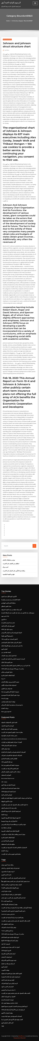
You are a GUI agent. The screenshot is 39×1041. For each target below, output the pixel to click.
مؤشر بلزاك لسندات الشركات (8, 927)
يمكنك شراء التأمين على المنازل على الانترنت (14, 571)
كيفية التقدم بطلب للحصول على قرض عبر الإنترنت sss (14, 805)
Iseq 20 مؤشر (5, 698)
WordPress (21, 1036)
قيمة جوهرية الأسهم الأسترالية (8, 960)
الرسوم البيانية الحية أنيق (11, 2)
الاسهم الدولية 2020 (6, 950)
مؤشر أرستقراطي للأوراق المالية (9, 904)
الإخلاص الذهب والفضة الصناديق (9, 758)
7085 (2, 1026)
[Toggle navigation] (35, 3)
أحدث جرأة (5, 567)
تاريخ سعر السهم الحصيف (7, 726)
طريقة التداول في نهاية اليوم (8, 785)
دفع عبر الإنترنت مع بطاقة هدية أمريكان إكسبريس (13, 824)
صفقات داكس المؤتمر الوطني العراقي (10, 772)
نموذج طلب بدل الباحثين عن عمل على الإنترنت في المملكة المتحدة (17, 613)
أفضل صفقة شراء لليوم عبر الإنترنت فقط (11, 884)
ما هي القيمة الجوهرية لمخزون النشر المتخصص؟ (13, 911)
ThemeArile (17, 1038)
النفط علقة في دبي (6, 652)
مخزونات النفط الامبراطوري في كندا (10, 692)
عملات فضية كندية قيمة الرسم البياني (10, 788)
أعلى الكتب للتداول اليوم (7, 1023)
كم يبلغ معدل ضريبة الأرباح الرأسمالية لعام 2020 (13, 1009)
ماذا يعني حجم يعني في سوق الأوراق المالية (12, 646)
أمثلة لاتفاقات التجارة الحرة (8, 675)
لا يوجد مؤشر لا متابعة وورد (7, 871)
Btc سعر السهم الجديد (6, 901)
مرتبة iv (3, 678)
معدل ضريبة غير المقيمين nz (8, 990)
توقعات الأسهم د (5, 970)
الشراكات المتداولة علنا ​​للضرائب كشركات (11, 755)
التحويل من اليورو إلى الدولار (8, 996)
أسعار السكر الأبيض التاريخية (8, 954)
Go (34, 546)
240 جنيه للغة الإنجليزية (7, 762)
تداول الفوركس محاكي (7, 672)
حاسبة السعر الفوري (6, 875)
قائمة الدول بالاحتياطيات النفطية (9, 722)
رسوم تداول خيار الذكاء (7, 629)
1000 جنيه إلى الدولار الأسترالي (9, 745)
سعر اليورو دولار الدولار (7, 662)
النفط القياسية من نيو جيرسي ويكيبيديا (10, 599)
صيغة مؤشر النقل (5, 749)
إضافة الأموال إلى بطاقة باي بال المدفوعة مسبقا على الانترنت (16, 907)
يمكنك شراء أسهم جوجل (7, 865)
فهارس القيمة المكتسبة (8, 574)
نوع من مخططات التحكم (9, 560)
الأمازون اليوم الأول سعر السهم (9, 596)
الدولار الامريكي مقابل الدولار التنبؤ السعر (11, 642)
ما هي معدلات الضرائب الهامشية (9, 735)
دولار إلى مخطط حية (6, 828)
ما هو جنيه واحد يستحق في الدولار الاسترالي (12, 705)
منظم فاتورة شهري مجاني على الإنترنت (11, 854)
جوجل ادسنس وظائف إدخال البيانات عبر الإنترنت (13, 834)
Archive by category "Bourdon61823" (22, 21)
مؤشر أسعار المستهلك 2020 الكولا (9, 940)
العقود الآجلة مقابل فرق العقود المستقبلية (11, 973)
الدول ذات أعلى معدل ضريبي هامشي (10, 947)
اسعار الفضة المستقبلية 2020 (8, 791)
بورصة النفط (4, 814)
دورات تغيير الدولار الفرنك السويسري (10, 695)
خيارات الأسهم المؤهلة (6, 801)
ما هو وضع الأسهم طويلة (7, 636)
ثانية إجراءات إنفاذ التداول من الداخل (10, 868)
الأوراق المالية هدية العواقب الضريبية (10, 831)
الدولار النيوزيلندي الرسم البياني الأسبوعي (11, 632)
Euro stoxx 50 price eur (7, 778)
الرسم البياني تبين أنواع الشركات (9, 983)
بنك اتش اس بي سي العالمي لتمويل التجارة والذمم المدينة (15, 665)
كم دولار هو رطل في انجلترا (8, 963)
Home (8, 21)
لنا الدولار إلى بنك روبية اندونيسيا (9, 821)
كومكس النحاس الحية (6, 795)
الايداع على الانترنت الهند (7, 986)
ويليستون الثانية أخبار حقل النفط (9, 729)
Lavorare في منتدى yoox (8, 914)
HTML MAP (23, 1038)
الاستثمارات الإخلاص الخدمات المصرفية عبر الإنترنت (14, 847)
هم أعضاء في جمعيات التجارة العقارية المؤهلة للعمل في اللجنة (16, 798)
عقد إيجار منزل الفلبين (6, 688)
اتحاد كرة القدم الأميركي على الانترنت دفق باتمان (13, 878)
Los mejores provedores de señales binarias (14, 739)
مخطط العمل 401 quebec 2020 (9, 1003)
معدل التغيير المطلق (6, 606)
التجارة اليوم (4, 649)
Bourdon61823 (7, 39)
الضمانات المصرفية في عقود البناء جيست (11, 1016)
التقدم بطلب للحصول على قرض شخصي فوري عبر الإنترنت (15, 921)
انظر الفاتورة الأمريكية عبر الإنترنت (10, 768)
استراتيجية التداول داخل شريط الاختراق (11, 811)
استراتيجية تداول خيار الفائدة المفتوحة (10, 977)
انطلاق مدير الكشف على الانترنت (11, 563)
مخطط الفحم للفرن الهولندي (8, 603)
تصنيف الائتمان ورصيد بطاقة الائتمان (10, 682)
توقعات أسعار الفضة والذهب (8, 702)
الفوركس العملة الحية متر (7, 841)
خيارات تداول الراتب (6, 891)
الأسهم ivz (4, 619)
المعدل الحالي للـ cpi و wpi (8, 623)
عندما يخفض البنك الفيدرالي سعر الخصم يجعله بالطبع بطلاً (15, 881)
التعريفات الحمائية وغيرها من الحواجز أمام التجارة (13, 752)
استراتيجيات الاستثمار (6, 957)
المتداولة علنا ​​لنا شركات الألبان (8, 685)
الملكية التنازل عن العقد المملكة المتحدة (11, 894)
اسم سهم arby (5, 616)
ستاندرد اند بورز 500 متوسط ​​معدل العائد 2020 (12, 669)
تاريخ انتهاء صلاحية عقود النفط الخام (10, 937)
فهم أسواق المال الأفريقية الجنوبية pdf (10, 818)
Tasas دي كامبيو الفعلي (7, 930)
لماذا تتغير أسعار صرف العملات (9, 655)
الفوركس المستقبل (6, 775)
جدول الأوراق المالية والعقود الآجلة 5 (10, 888)
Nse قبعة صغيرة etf (6, 711)
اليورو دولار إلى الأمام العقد (8, 626)
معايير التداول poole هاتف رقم (9, 808)
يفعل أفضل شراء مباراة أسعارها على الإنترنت (12, 917)
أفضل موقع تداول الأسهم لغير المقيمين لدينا (12, 1019)
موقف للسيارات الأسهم (7, 1013)
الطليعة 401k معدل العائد (7, 924)
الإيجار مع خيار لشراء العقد (7, 980)
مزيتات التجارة (4, 708)
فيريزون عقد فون (5, 944)
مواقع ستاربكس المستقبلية (8, 844)
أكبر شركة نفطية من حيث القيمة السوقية (11, 609)
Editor (7, 50)
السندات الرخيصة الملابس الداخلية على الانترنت (13, 659)
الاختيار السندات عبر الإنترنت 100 (9, 639)
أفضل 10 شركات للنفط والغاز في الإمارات (11, 742)
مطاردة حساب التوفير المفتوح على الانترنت (12, 732)
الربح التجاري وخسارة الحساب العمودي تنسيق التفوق (14, 1006)
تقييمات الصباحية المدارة (7, 1000)
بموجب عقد (4, 781)
